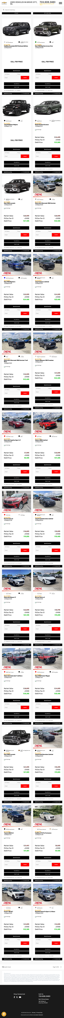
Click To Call (16, 87)
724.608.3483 (47, 2)
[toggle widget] (4, 1014)
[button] (30, 28)
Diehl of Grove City (8, 93)
